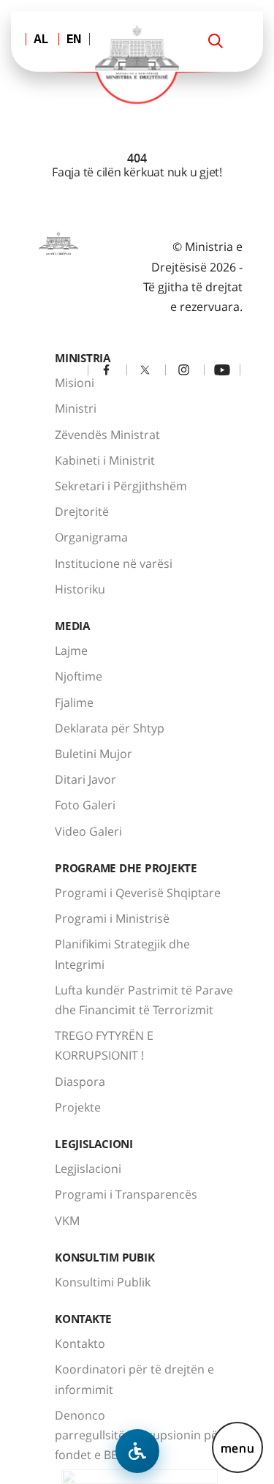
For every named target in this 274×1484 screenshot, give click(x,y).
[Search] (215, 41)
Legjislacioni (88, 1169)
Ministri (75, 408)
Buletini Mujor (93, 754)
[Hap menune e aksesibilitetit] (137, 1451)
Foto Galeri (85, 805)
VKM (67, 1221)
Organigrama (91, 537)
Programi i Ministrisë (112, 918)
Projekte (78, 1107)
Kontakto (80, 1343)
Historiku (80, 589)
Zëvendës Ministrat (107, 435)
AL (41, 40)
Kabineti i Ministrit (105, 460)
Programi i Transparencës (126, 1194)
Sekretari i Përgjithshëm (121, 486)
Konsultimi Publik (103, 1282)
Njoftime (78, 676)
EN (74, 40)
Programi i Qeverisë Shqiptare (138, 893)
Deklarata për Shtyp (109, 728)
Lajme (71, 650)
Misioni (74, 383)
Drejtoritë (82, 511)
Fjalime (74, 702)
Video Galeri (88, 831)
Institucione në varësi (113, 563)
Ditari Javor (85, 779)
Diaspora (80, 1081)
